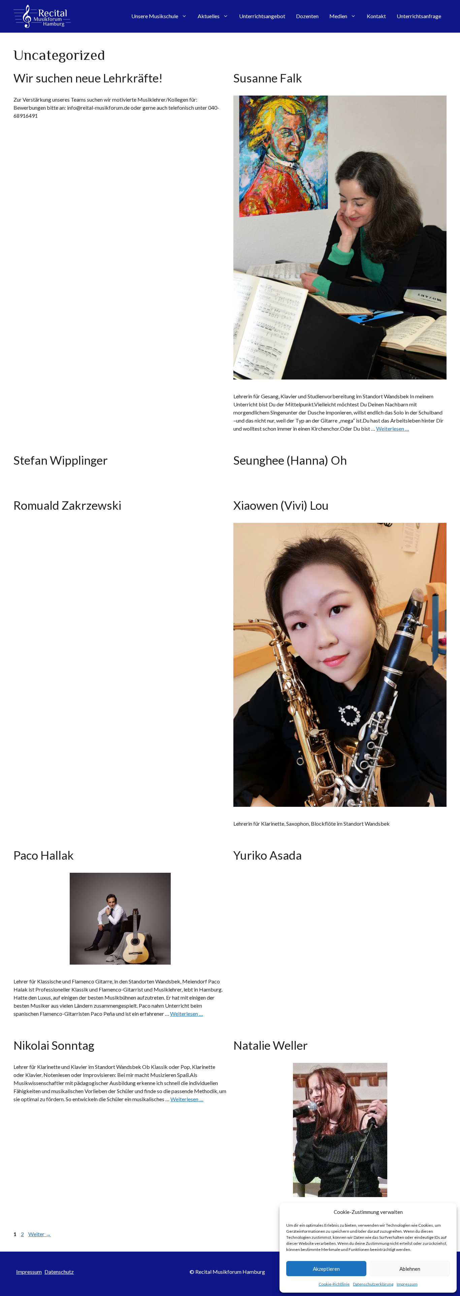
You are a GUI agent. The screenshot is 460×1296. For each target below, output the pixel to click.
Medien (338, 16)
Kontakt (376, 16)
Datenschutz (59, 1271)
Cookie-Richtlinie (334, 1284)
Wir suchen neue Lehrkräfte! (88, 78)
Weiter (39, 1234)
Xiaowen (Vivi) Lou (281, 505)
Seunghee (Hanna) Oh (290, 460)
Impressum (407, 1284)
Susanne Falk (267, 78)
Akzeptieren (326, 1269)
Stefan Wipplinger (60, 460)
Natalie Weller (270, 1045)
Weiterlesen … (392, 428)
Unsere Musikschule (154, 16)
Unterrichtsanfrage (419, 16)
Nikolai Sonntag (53, 1045)
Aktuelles (209, 16)
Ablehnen (409, 1269)
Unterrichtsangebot (262, 16)
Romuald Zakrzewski (67, 505)
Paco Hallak (43, 855)
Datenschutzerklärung (373, 1284)
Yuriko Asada (267, 855)
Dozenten (307, 16)
